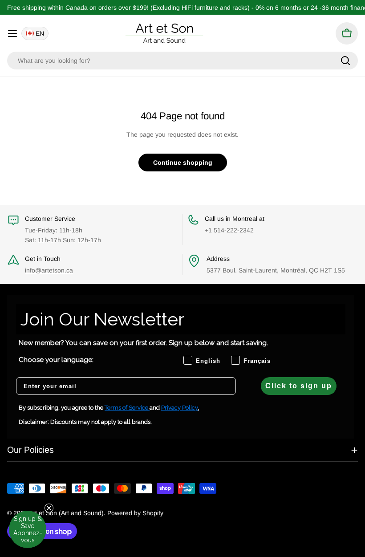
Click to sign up (298, 386)
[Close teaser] (49, 508)
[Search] (345, 60)
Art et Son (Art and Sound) (66, 512)
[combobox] (182, 60)
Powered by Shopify (135, 512)
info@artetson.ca (49, 270)
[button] (27, 529)
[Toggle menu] (12, 33)
